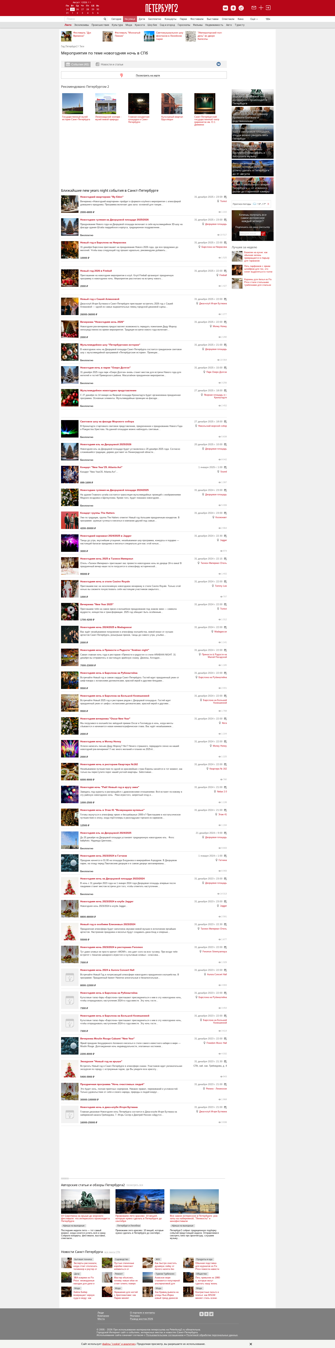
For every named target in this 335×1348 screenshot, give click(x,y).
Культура (117, 25)
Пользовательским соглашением (165, 1335)
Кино (241, 19)
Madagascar (220, 631)
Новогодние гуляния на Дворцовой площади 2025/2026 (114, 219)
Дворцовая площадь (216, 224)
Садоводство (121, 1259)
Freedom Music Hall (217, 1043)
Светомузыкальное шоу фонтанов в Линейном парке (169, 35)
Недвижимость (214, 25)
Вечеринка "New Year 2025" (97, 604)
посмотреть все (134, 1185)
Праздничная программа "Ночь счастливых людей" (112, 1084)
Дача (76, 1273)
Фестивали (196, 19)
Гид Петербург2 (69, 46)
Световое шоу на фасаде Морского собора (107, 421)
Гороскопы (184, 25)
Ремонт (119, 1273)
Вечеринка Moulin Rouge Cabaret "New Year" (107, 1038)
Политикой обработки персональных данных (212, 1335)
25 (72, 9)
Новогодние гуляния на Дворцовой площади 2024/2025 (114, 490)
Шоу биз (152, 25)
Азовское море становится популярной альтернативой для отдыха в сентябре (167, 1279)
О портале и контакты (142, 1312)
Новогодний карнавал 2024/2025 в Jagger (105, 535)
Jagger (223, 540)
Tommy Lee (221, 586)
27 (82, 9)
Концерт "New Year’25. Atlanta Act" (101, 467)
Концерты (170, 19)
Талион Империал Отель (214, 563)
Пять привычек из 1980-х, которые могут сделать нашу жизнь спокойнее (207, 1279)
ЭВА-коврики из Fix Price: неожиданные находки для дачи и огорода (83, 1279)
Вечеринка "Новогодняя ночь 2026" (102, 321)
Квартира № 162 (218, 768)
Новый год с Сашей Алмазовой (99, 299)
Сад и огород (167, 25)
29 (93, 9)
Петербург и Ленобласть (129, 1225)
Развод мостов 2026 (141, 1318)
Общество (201, 1273)
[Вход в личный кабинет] (268, 8)
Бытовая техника (83, 1259)
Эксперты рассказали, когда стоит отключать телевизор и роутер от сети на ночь (85, 1265)
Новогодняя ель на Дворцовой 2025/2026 (105, 444)
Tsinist (223, 201)
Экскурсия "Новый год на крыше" (101, 1061)
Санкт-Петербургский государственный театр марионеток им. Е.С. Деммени (206, 120)
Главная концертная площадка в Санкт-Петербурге (138, 119)
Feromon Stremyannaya (215, 951)
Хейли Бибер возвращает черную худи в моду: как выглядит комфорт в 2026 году (84, 1294)
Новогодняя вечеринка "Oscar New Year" (105, 718)
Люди (101, 1312)
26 (77, 9)
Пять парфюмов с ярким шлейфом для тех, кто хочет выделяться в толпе (258, 269)
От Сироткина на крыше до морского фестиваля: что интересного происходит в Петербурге (85, 1218)
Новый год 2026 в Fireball (96, 270)
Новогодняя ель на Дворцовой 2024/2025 (105, 832)
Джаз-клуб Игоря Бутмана (213, 303)
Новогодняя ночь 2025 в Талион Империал (106, 558)
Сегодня (116, 19)
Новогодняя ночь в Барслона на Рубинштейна (108, 672)
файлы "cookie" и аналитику (118, 1343)
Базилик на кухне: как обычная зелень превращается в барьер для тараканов (256, 256)
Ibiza (224, 723)
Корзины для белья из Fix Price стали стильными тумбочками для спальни (258, 282)
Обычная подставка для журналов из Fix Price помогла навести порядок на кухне (207, 1265)
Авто (229, 25)
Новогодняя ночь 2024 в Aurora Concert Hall (107, 970)
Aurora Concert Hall (217, 974)
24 (67, 9)
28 (87, 9)
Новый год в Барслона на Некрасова (103, 242)
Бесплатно (154, 19)
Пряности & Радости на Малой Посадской (214, 655)
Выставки (212, 19)
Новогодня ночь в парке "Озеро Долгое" (105, 367)
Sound (223, 471)
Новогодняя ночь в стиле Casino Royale (105, 581)
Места (101, 1318)
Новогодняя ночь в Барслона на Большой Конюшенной (114, 695)
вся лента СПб (112, 1252)
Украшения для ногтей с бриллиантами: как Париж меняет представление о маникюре (126, 1294)
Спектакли (228, 19)
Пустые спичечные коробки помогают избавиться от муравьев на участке (125, 1265)
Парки (183, 19)
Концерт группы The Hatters (97, 512)
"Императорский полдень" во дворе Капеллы (210, 35)
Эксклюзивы (81, 25)
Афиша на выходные (73, 1225)
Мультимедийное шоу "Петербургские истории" (110, 344)
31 (67, 13)
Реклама (135, 1315)
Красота (140, 25)
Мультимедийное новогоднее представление (108, 390)
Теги (82, 46)
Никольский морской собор (212, 426)
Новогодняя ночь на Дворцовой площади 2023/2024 (112, 878)
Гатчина (223, 860)
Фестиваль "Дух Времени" (82, 34)
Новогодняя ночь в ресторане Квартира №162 (109, 764)
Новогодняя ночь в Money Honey (100, 741)
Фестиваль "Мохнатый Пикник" (127, 34)
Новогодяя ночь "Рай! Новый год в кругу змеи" (109, 787)
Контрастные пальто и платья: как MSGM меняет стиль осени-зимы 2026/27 (207, 1294)
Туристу (239, 25)
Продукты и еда (204, 1259)
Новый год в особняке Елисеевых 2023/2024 (107, 924)
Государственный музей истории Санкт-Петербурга (76, 118)
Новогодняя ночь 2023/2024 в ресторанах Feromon (111, 947)
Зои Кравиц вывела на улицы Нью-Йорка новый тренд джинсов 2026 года (166, 1294)
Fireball (223, 275)
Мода (129, 25)
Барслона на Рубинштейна (213, 677)
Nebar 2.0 (222, 791)
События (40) (80, 64)
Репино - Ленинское (216, 1088)
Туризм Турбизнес (165, 1273)
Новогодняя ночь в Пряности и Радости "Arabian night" (114, 650)
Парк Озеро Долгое (216, 372)
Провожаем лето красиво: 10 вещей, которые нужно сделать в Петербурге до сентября (139, 1218)
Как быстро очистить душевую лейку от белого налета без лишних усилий (166, 1265)
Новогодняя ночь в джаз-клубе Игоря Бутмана (109, 1107)
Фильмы (198, 25)
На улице (130, 19)
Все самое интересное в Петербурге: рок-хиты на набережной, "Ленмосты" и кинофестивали (194, 1218)
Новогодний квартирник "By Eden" (102, 196)
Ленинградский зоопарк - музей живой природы (108, 118)
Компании (103, 1315)
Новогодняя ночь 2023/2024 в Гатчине (103, 855)
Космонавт (221, 517)
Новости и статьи (111, 64)
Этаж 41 (222, 814)
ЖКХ (158, 1259)
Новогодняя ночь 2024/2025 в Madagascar (106, 627)
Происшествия (100, 25)
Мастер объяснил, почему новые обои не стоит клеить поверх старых (126, 1279)
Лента (68, 25)
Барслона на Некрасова (214, 247)
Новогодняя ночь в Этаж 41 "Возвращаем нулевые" (112, 810)
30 (97, 9)
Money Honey (220, 326)
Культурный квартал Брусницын (172, 118)
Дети (142, 19)
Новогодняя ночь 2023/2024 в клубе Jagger (106, 901)
